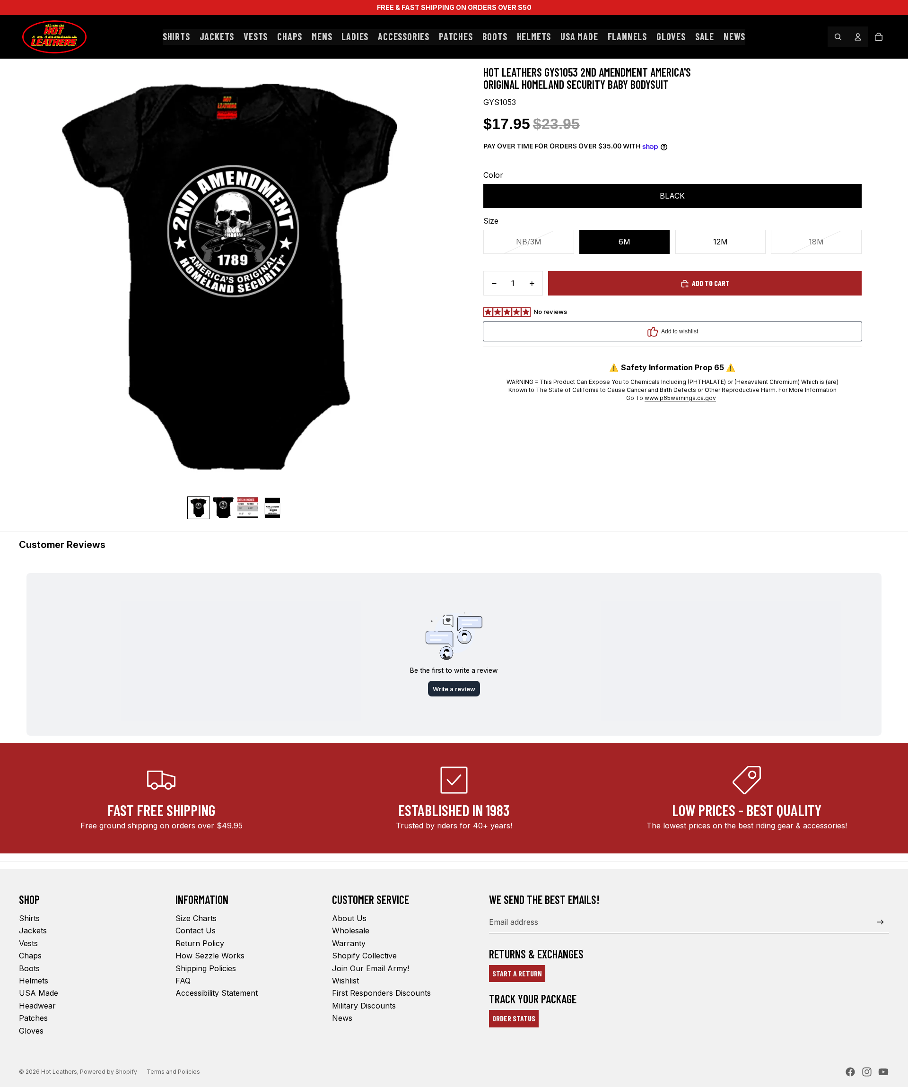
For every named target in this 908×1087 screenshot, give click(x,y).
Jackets (33, 930)
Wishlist (345, 980)
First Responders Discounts (381, 993)
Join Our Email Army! (370, 968)
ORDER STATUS (513, 1018)
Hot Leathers (59, 1071)
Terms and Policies (173, 1071)
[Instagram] (867, 1072)
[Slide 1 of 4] (198, 507)
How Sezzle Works (209, 955)
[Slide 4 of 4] (272, 507)
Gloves (31, 1030)
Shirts (29, 918)
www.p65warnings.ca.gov (680, 397)
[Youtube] (883, 1072)
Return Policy (199, 943)
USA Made (38, 993)
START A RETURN (517, 973)
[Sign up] (880, 922)
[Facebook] (850, 1072)
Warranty (349, 943)
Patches (33, 1018)
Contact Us (195, 930)
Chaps (30, 955)
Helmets (33, 980)
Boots (29, 968)
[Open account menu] (857, 36)
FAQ (183, 980)
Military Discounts (364, 1005)
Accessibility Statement (216, 993)
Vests (28, 943)
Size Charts (196, 918)
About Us (349, 918)
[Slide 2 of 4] (223, 507)
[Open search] (838, 36)
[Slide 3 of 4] (247, 507)
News (342, 1018)
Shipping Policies (205, 968)
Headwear (37, 1005)
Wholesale (350, 930)
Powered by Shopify (108, 1071)
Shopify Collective (364, 955)
